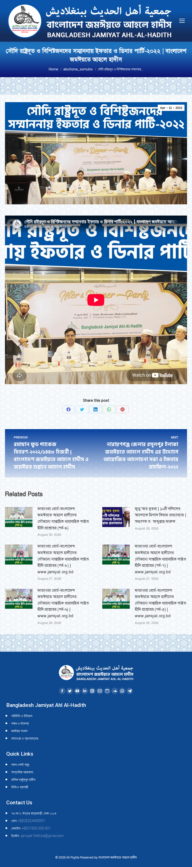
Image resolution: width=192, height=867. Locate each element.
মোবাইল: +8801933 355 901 (31, 828)
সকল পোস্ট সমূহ (20, 765)
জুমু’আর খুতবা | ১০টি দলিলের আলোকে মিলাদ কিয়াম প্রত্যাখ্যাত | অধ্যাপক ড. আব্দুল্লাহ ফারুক (160, 515)
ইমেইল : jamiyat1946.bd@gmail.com (37, 836)
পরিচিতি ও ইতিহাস (21, 716)
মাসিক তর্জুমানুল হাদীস (23, 780)
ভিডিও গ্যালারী (19, 787)
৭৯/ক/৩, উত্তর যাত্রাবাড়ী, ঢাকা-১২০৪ (33, 813)
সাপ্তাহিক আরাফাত (22, 772)
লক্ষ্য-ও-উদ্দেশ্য (20, 723)
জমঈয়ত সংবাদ (19, 731)
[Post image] (18, 517)
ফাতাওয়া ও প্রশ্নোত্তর (24, 738)
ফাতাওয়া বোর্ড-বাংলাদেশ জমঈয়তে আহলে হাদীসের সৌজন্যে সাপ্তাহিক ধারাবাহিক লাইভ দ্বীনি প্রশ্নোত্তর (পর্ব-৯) (63, 518)
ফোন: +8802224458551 (28, 821)
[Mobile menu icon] (182, 21)
